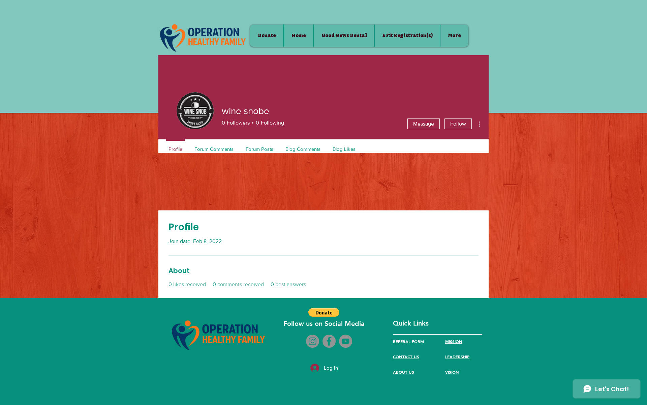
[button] (323, 312)
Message (423, 124)
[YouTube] (345, 341)
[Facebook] (329, 341)
